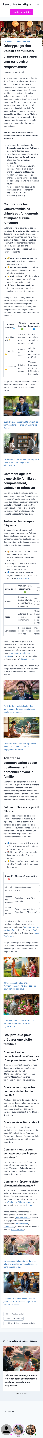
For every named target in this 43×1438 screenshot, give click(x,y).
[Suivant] (37, 1368)
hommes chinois (23, 1218)
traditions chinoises (12, 1323)
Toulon (29, 1205)
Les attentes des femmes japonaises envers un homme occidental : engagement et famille (20, 746)
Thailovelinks (8, 1411)
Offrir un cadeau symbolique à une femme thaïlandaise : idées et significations (19, 1023)
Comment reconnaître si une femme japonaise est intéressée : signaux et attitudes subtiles (20, 1301)
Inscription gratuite (21, 12)
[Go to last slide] (6, 1368)
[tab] (17, 1393)
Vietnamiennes (21, 1224)
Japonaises (9, 1227)
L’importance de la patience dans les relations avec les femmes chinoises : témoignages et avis (20, 1264)
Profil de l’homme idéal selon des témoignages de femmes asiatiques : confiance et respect (20, 709)
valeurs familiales (28, 1323)
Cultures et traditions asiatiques (18, 41)
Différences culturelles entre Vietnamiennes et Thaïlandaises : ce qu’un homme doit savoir (20, 986)
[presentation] (21, 1358)
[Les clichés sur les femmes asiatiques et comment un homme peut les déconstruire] (21, 443)
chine (7, 1314)
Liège (34, 930)
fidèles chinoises (26, 659)
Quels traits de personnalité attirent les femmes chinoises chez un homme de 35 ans (21, 425)
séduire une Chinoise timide (19, 1202)
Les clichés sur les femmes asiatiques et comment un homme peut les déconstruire (21, 462)
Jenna (8, 72)
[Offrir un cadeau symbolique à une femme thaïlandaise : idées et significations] (21, 1004)
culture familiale (18, 1314)
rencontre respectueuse (14, 1318)
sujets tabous (23, 578)
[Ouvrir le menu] (38, 4)
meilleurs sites (17, 1230)
